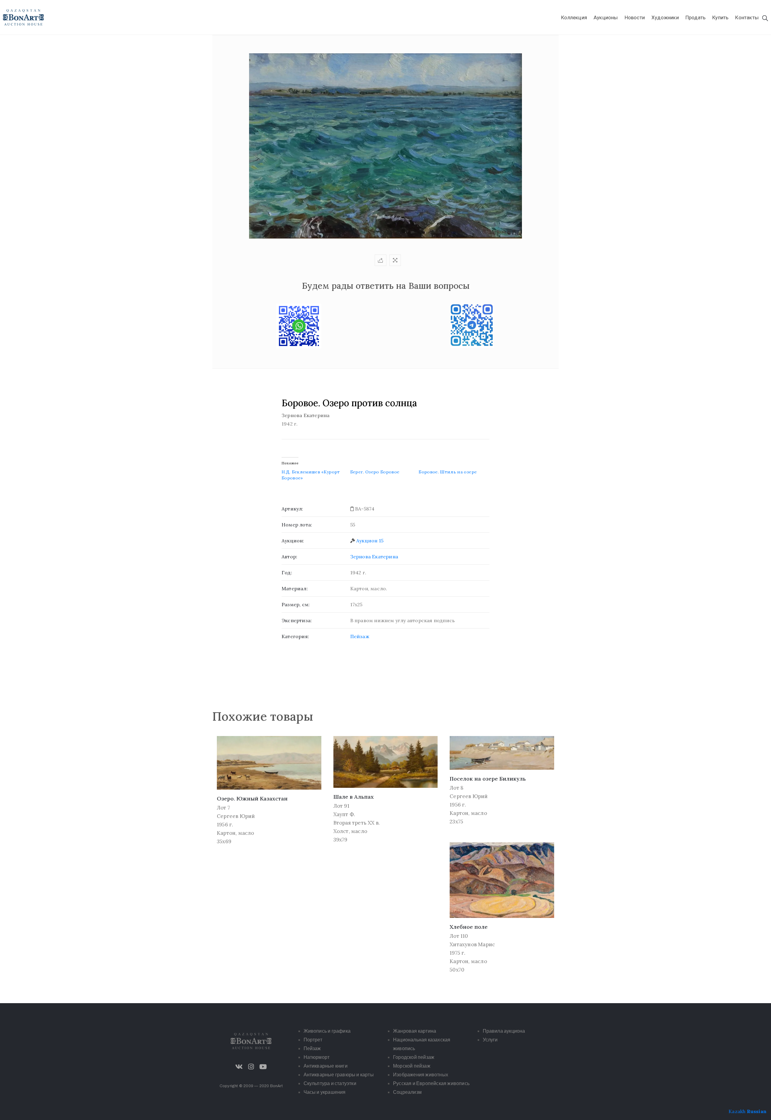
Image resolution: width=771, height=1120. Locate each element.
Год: (287, 572)
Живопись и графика (327, 1031)
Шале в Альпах (353, 796)
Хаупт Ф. (344, 814)
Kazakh (737, 1111)
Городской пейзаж (413, 1057)
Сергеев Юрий (236, 816)
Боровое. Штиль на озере (448, 472)
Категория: (295, 636)
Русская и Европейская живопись (431, 1083)
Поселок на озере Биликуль (488, 778)
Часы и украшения (325, 1092)
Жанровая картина (414, 1031)
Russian (756, 1111)
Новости (635, 17)
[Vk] (239, 1066)
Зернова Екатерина (374, 557)
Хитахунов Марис (472, 944)
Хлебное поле (469, 926)
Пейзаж (359, 636)
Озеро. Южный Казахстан (252, 798)
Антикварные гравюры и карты (339, 1074)
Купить (720, 17)
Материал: (295, 588)
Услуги (490, 1039)
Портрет (313, 1039)
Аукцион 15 (369, 541)
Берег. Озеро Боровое (375, 472)
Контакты (747, 17)
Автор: (289, 557)
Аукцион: (293, 541)
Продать (695, 17)
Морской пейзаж (411, 1066)
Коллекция (574, 17)
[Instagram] (251, 1066)
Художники (665, 17)
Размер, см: (296, 604)
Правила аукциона (504, 1031)
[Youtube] (263, 1066)
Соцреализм (407, 1092)
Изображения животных (420, 1074)
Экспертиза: (297, 620)
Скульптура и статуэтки (330, 1083)
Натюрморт (317, 1057)
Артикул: (292, 509)
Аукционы (606, 17)
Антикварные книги (326, 1066)
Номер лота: (297, 525)
